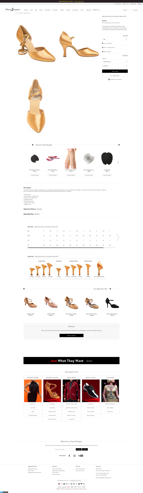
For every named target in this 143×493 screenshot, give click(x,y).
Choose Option (35, 175)
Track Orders (55, 472)
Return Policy (31, 470)
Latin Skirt (33, 407)
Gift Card (97, 10)
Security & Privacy (80, 470)
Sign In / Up (126, 4)
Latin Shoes (52, 404)
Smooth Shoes (27, 13)
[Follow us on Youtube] (80, 456)
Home (16, 13)
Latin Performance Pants (71, 407)
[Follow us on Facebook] (69, 456)
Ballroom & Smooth (110, 404)
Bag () (139, 4)
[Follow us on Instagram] (74, 456)
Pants (33, 411)
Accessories (71, 419)
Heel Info (31, 256)
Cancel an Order (56, 474)
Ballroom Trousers (71, 415)
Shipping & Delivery (32, 469)
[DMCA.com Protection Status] (4, 492)
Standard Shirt (71, 411)
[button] (117, 162)
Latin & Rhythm (110, 407)
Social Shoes (52, 407)
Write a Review (71, 335)
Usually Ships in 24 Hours (116, 79)
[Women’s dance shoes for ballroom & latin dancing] (52, 391)
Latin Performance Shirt (71, 404)
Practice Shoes (52, 415)
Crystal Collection (52, 419)
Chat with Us (118, 4)
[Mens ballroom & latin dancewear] (71, 391)
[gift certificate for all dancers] (71, 360)
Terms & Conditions (80, 469)
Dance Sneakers (91, 415)
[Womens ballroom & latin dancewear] (33, 391)
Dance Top (32, 404)
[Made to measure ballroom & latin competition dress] (110, 391)
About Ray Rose (29, 214)
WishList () (133, 4)
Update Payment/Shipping (58, 470)
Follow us (62, 455)
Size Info (30, 227)
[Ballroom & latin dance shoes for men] (91, 391)
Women (21, 13)
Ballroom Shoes (52, 411)
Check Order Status (57, 469)
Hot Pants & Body (33, 415)
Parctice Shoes (90, 411)
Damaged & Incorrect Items (34, 472)
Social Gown (110, 411)
